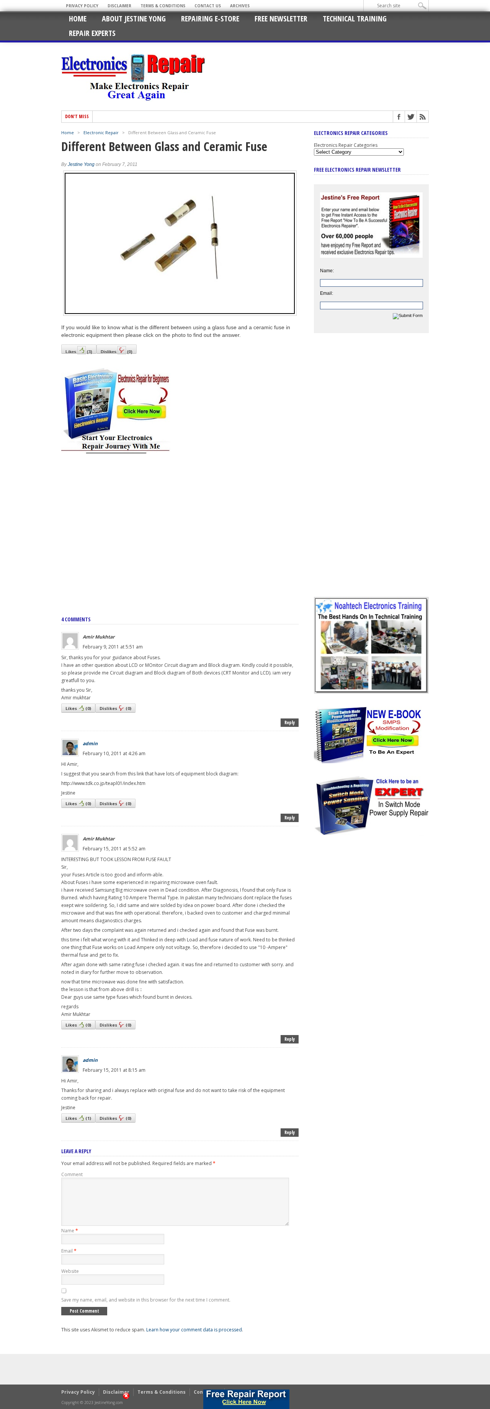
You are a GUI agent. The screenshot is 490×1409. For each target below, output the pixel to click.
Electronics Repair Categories (345, 145)
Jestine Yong (81, 164)
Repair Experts (92, 33)
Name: (327, 270)
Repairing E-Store (210, 18)
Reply (289, 722)
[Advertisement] (180, 526)
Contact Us (207, 5)
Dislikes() (116, 351)
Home (78, 18)
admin (90, 743)
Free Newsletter (281, 18)
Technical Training (355, 18)
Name (69, 1230)
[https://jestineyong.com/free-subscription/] (246, 1399)
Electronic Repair (101, 132)
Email (69, 1251)
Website (70, 1271)
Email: (326, 293)
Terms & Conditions (162, 5)
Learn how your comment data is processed (194, 1329)
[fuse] (180, 314)
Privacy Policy (82, 5)
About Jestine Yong (134, 18)
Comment (72, 1174)
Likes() (78, 351)
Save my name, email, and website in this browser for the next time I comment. (145, 1300)
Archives (240, 5)
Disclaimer (119, 5)
